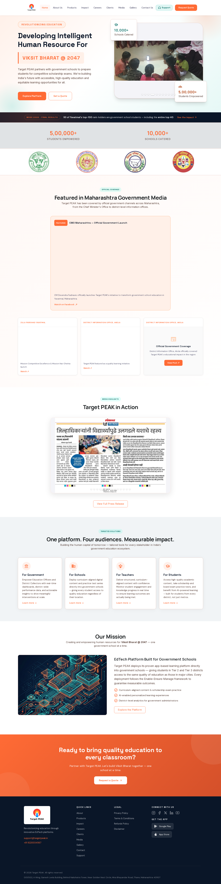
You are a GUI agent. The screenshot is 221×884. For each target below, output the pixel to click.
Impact (85, 7)
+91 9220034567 (32, 842)
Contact (81, 850)
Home (45, 7)
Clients (110, 7)
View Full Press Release (110, 503)
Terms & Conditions (124, 818)
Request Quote (186, 7)
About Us (57, 7)
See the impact (187, 117)
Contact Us (147, 7)
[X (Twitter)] (165, 813)
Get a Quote (60, 96)
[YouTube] (177, 813)
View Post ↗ (173, 363)
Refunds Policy (121, 823)
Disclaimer (119, 829)
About (80, 813)
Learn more (29, 602)
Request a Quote (110, 780)
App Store (164, 834)
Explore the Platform (130, 709)
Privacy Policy (121, 813)
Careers (97, 7)
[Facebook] (159, 813)
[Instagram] (153, 813)
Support (81, 855)
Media (121, 7)
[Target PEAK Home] (31, 7)
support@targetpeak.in (36, 838)
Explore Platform (32, 96)
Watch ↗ (24, 371)
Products (72, 7)
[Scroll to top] (213, 877)
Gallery (133, 7)
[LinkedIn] (171, 813)
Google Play (165, 826)
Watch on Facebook (65, 304)
